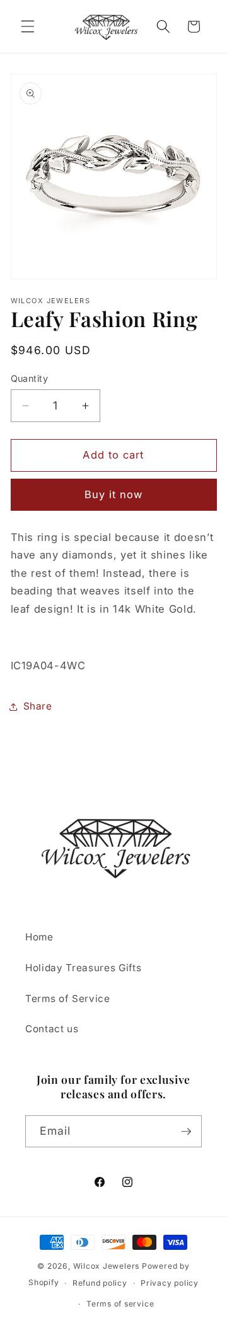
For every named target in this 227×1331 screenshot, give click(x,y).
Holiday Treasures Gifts (83, 968)
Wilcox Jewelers (106, 1266)
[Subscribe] (186, 1131)
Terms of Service (67, 999)
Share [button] (37, 706)
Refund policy (100, 1283)
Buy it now (113, 494)
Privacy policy (170, 1283)
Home (39, 937)
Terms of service (120, 1303)
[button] (28, 26)
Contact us (52, 1029)
